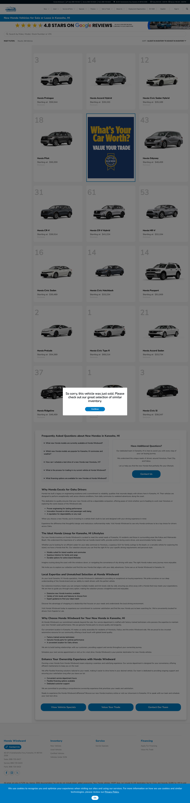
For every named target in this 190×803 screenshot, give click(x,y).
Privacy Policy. (112, 791)
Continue (95, 409)
